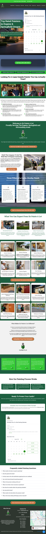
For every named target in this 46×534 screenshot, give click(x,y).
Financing (17, 5)
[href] (38, 518)
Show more (27, 26)
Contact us (34, 5)
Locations (43, 5)
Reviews (22, 5)
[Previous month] (30, 30)
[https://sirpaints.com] (2, 5)
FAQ (30, 5)
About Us (39, 5)
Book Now (13, 5)
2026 (35, 29)
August (33, 29)
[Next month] (39, 30)
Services (26, 5)
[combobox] (32, 50)
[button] (34, 22)
